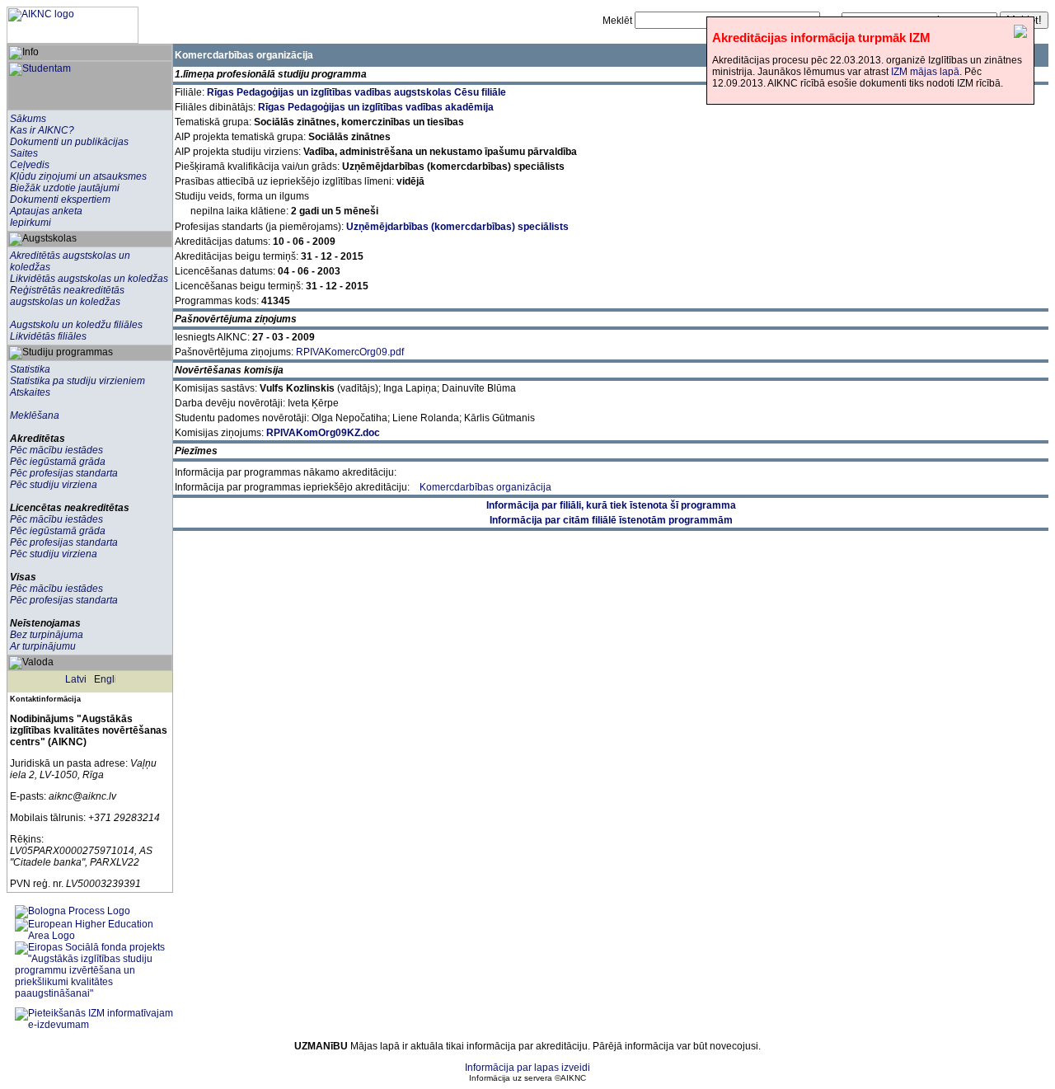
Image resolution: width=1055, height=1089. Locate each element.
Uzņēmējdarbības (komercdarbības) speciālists (457, 226)
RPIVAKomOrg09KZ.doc (323, 433)
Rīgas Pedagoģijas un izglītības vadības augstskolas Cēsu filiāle (356, 92)
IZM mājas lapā (925, 71)
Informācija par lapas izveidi (527, 1067)
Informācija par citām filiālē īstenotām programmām (611, 520)
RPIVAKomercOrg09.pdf (350, 352)
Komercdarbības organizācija (485, 487)
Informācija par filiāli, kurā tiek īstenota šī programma (611, 505)
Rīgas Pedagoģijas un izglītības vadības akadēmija (376, 107)
